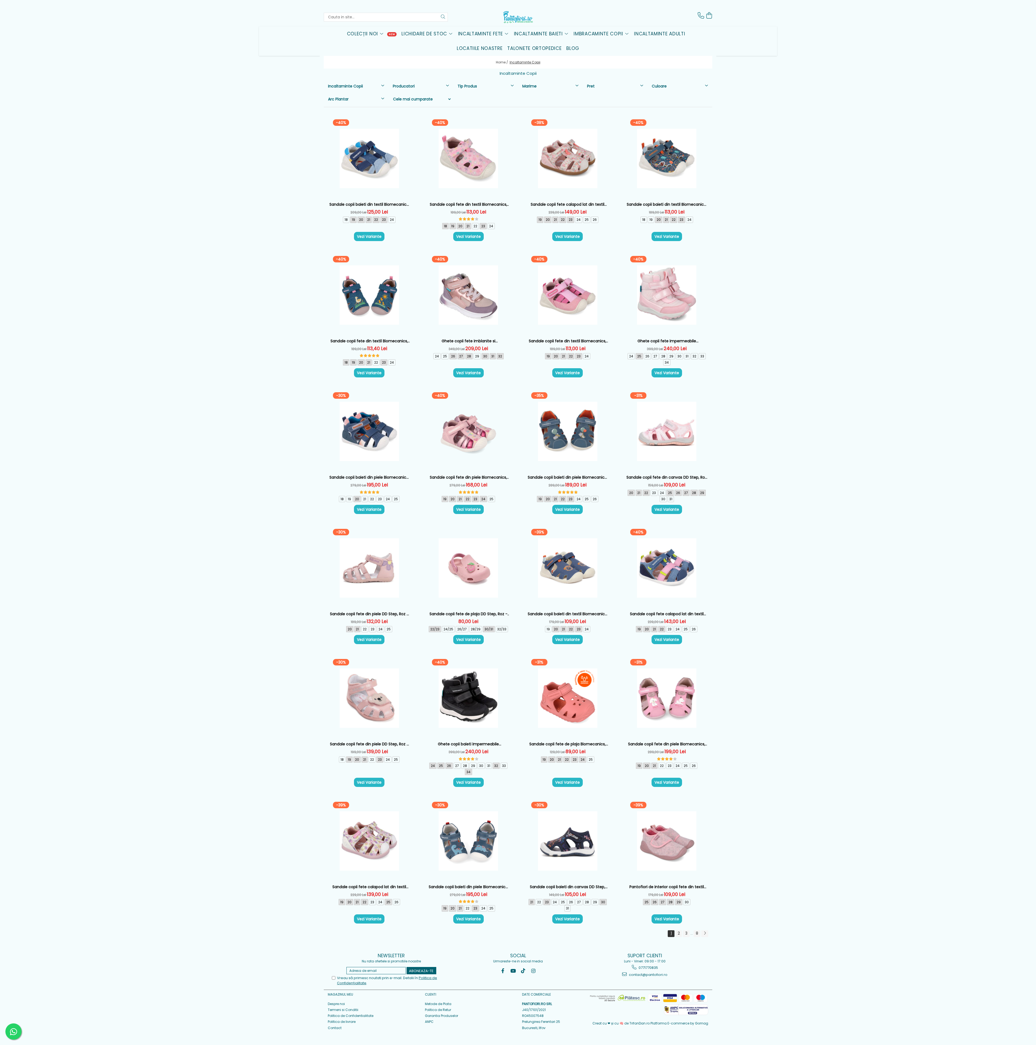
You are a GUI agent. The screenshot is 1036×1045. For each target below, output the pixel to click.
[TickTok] (523, 971)
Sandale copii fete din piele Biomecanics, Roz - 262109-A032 (468, 477)
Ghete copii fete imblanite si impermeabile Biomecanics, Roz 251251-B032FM (468, 341)
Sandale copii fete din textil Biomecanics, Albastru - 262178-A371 (369, 341)
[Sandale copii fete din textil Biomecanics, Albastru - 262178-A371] (369, 295)
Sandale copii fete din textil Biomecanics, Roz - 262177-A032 (468, 204)
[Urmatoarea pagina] (704, 933)
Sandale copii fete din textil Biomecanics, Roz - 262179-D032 (567, 341)
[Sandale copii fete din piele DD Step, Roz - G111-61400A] (369, 567)
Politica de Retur (438, 1009)
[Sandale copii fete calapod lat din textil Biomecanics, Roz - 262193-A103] (567, 158)
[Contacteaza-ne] (701, 15)
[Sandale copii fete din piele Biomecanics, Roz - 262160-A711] (666, 698)
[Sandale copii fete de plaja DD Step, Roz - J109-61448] (468, 567)
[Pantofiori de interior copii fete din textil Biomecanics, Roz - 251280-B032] (666, 840)
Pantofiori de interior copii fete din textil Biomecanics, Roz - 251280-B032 (666, 887)
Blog (572, 48)
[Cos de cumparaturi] (709, 15)
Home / (502, 62)
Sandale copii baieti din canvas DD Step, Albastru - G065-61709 (567, 887)
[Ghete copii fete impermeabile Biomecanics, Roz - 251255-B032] (666, 295)
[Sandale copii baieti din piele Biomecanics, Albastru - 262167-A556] (567, 431)
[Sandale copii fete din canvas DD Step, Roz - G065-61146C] (666, 431)
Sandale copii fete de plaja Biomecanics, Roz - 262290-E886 (567, 744)
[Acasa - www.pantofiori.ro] (518, 17)
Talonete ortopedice (534, 48)
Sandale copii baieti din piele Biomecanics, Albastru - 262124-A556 (369, 477)
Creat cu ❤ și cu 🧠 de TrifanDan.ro (621, 1023)
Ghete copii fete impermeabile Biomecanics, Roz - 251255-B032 (667, 341)
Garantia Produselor (441, 1015)
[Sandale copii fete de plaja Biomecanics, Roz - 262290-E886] (567, 698)
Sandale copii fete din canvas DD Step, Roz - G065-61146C (666, 477)
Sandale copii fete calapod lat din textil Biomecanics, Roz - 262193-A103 (567, 204)
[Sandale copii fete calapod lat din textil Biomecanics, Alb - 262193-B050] (369, 840)
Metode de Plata (438, 1004)
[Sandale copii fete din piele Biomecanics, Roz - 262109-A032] (468, 431)
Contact (335, 1028)
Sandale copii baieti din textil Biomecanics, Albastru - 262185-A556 (568, 614)
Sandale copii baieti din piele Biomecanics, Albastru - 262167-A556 (567, 477)
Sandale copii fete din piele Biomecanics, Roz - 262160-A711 (666, 744)
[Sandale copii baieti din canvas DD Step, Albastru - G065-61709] (567, 840)
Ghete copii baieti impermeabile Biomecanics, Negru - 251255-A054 (468, 744)
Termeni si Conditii (343, 1009)
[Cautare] (443, 17)
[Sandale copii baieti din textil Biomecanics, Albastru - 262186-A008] (369, 158)
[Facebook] (502, 971)
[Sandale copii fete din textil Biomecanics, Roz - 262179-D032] (567, 295)
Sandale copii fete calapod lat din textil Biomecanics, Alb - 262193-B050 (369, 887)
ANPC (429, 1021)
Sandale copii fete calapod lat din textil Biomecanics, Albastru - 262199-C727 (667, 614)
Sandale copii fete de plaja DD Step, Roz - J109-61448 (468, 614)
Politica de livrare (342, 1021)
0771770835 (648, 967)
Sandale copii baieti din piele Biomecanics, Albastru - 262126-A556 (468, 887)
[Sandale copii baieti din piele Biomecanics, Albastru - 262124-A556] (369, 431)
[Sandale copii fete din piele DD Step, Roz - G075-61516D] (369, 698)
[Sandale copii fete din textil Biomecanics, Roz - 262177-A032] (468, 158)
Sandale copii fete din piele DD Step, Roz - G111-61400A (369, 614)
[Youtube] (513, 971)
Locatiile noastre (480, 48)
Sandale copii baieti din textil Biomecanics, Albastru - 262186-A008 (369, 204)
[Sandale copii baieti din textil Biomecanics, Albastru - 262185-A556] (567, 567)
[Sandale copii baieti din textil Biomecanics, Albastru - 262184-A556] (666, 158)
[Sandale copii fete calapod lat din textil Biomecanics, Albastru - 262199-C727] (666, 567)
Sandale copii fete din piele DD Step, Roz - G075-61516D (369, 744)
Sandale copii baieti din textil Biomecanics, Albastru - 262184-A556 (667, 204)
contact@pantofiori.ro (647, 974)
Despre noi (336, 1004)
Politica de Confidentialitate (350, 1015)
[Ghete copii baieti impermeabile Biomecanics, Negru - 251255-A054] (468, 698)
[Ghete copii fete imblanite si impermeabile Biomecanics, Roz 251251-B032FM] (468, 295)
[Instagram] (533, 971)
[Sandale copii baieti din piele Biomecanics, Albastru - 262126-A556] (468, 840)
